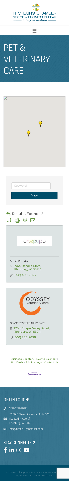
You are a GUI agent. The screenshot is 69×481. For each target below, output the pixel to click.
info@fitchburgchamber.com (26, 429)
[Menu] (34, 30)
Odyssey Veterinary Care (27, 323)
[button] (28, 133)
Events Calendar (46, 358)
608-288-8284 (18, 408)
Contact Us (51, 362)
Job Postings (34, 362)
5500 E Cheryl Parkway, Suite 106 (29, 414)
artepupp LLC (19, 260)
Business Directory (22, 358)
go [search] (36, 195)
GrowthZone (47, 475)
